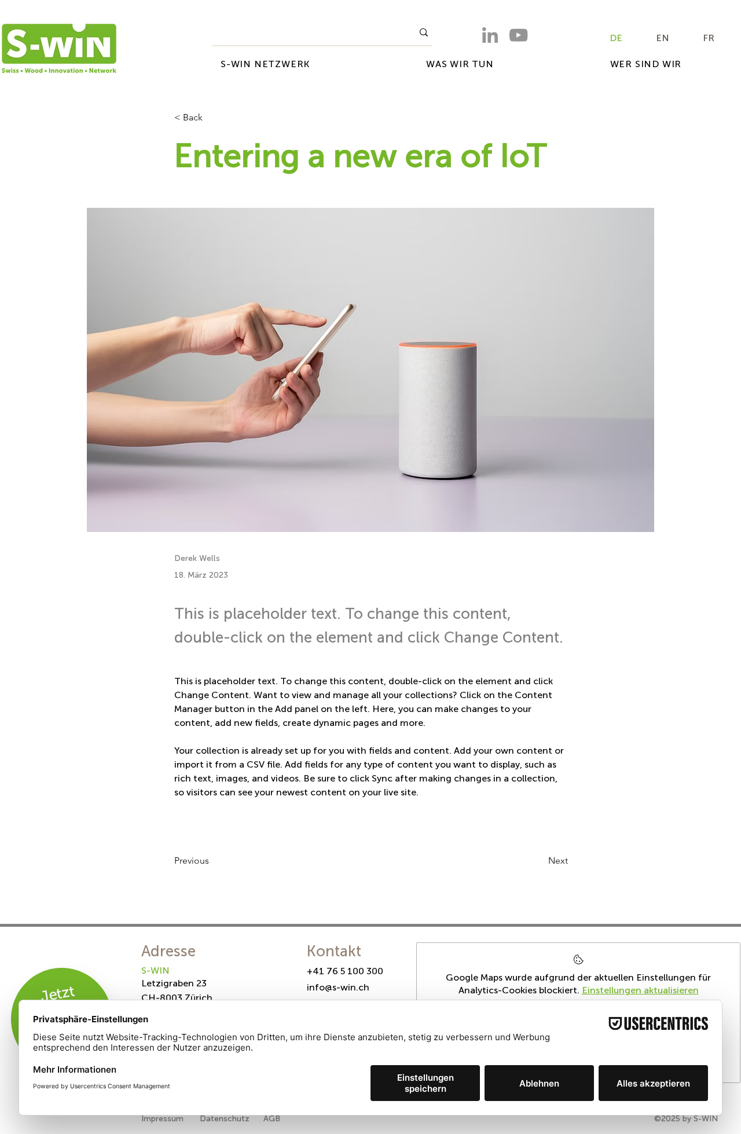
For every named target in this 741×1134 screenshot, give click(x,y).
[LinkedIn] (490, 35)
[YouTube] (518, 35)
